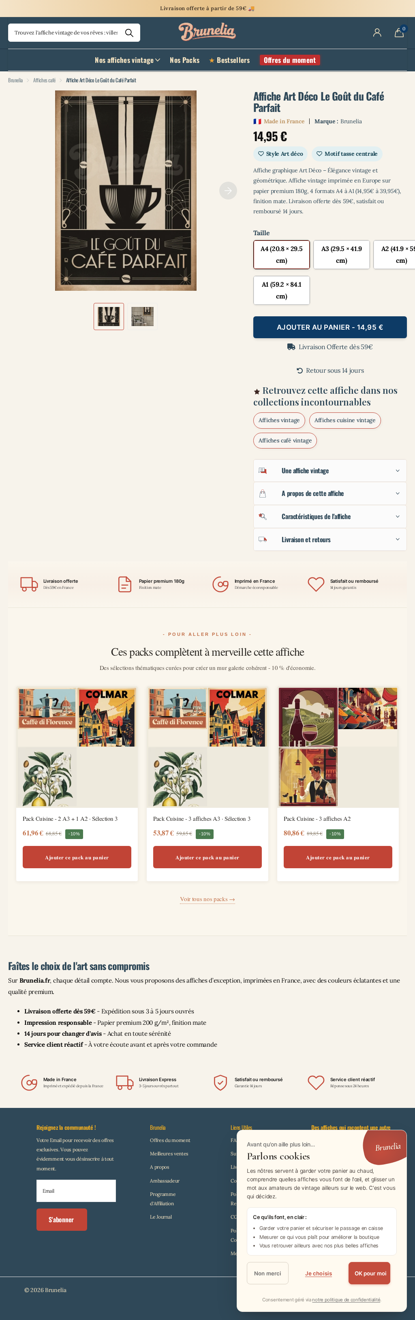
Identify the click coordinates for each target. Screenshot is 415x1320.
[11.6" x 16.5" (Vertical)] (341, 254)
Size (330, 233)
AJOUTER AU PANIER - (330, 327)
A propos (159, 1167)
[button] (228, 190)
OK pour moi (371, 1273)
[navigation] (109, 316)
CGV (235, 1217)
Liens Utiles (241, 1127)
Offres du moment (170, 1140)
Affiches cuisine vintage (345, 420)
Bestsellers (233, 60)
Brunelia (15, 80)
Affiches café (44, 80)
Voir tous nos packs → (207, 899)
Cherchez (129, 33)
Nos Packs (184, 60)
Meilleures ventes (169, 1153)
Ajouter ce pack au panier (77, 857)
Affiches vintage (279, 420)
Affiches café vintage (285, 440)
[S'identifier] (377, 33)
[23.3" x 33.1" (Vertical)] (281, 290)
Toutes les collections (127, 64)
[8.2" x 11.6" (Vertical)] (281, 254)
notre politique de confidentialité (346, 1300)
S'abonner (62, 1219)
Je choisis (318, 1273)
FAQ (235, 1140)
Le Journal (160, 1217)
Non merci (267, 1273)
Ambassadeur (165, 1181)
